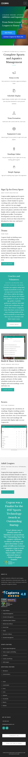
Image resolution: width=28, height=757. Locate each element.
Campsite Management (8, 613)
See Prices (8, 32)
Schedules (5, 655)
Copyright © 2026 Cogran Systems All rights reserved (12, 752)
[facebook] (3, 728)
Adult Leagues (6, 662)
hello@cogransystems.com (8, 724)
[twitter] (7, 728)
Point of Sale (5, 627)
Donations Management (8, 617)
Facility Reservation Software (9, 620)
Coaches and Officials (7, 658)
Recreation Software (7, 634)
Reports (4, 702)
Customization (6, 685)
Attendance (5, 670)
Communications (6, 674)
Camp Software (6, 610)
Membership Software (8, 623)
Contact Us (14, 735)
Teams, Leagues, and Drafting (9, 652)
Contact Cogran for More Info (13, 37)
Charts (4, 681)
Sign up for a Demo (14, 743)
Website (4, 705)
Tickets (4, 630)
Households (5, 698)
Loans (4, 692)
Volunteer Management (8, 637)
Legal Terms (23, 752)
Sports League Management (9, 648)
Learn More (7, 225)
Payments (5, 695)
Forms (4, 688)
